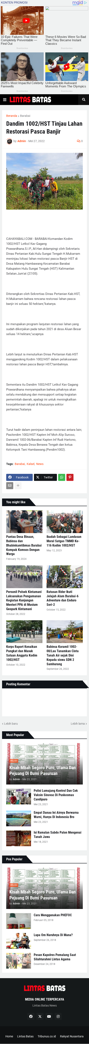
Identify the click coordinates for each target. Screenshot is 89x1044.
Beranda (11, 115)
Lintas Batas (25, 1036)
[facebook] (30, 1016)
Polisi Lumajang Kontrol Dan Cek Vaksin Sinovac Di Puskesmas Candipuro (56, 795)
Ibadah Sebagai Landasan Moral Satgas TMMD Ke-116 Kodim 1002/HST (64, 541)
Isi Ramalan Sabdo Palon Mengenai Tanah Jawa (57, 834)
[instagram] (58, 1016)
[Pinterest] (69, 477)
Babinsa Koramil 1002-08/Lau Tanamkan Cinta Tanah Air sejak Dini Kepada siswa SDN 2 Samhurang (63, 655)
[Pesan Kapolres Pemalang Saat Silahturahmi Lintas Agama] (18, 961)
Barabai (25, 115)
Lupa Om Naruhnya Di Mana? (53, 935)
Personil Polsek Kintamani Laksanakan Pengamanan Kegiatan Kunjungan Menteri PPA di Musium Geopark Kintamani (24, 600)
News (39, 463)
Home (9, 1036)
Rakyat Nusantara (72, 1036)
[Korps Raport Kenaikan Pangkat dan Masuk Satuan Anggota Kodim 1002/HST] (24, 631)
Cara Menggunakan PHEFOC (53, 915)
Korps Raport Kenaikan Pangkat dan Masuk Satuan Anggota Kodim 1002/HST (21, 653)
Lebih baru (11, 723)
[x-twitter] (39, 1016)
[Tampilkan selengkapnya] (18, 485)
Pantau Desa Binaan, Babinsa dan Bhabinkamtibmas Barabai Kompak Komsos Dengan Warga (24, 545)
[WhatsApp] (61, 477)
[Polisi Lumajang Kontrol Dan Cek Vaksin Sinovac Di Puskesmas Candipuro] (18, 796)
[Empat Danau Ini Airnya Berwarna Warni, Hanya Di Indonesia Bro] (18, 818)
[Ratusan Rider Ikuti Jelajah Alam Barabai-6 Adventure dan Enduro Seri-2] (65, 576)
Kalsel (30, 463)
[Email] (9, 485)
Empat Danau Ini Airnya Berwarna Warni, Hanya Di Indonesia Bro (56, 815)
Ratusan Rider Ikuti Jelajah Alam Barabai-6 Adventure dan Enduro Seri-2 (62, 598)
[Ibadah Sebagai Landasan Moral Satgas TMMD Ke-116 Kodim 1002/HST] (65, 521)
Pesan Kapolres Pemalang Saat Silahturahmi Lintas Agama (55, 957)
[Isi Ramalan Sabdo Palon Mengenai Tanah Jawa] (18, 838)
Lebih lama (78, 723)
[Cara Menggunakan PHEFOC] (18, 921)
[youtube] (49, 1016)
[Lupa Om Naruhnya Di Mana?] (18, 941)
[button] (5, 99)
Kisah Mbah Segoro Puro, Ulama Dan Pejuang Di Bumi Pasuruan (42, 770)
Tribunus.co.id (47, 1036)
